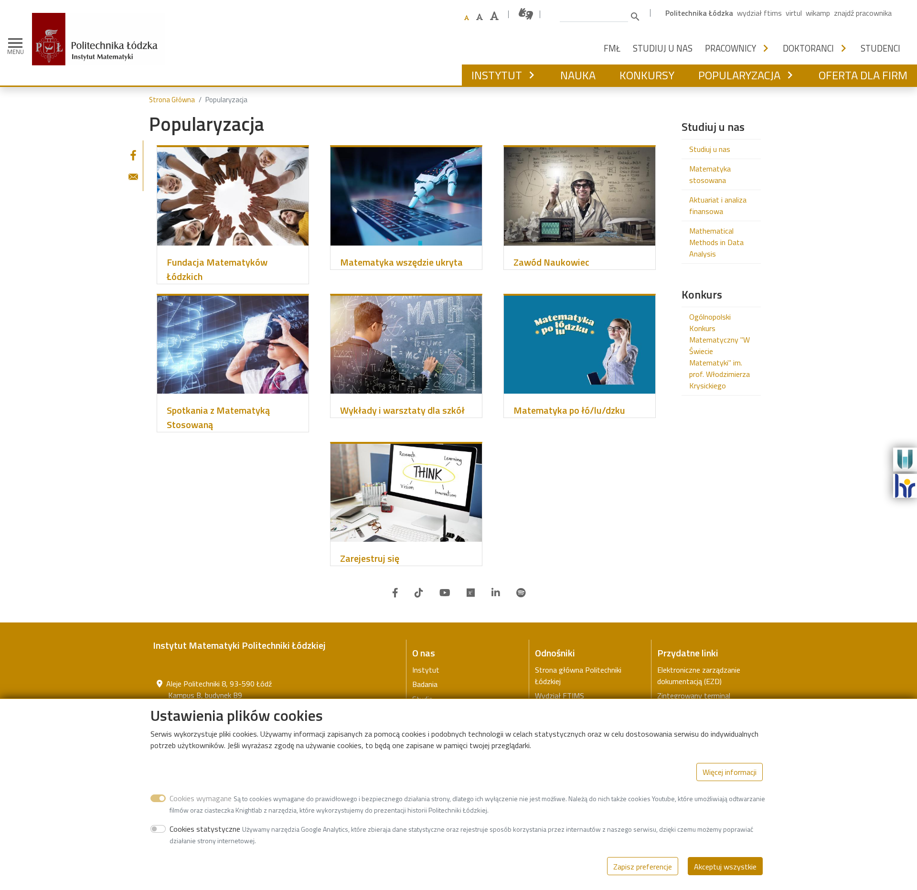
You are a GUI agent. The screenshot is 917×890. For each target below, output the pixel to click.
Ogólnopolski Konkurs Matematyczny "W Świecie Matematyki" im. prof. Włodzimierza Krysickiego (719, 351)
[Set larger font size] (479, 16)
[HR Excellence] (905, 485)
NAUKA (578, 75)
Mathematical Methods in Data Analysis (716, 242)
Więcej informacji (730, 771)
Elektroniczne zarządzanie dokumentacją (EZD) (698, 675)
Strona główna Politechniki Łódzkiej (578, 675)
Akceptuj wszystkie (725, 866)
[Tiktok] (419, 593)
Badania (424, 684)
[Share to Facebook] (133, 155)
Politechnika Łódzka (699, 13)
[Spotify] (520, 593)
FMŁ (612, 48)
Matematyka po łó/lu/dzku (569, 410)
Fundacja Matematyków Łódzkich (217, 269)
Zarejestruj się (369, 558)
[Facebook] (395, 593)
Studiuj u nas (663, 48)
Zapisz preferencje (642, 866)
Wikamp (818, 13)
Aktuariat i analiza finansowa (717, 205)
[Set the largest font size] (494, 16)
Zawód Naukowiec (551, 262)
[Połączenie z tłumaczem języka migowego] (526, 14)
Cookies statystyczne (205, 828)
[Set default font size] (466, 18)
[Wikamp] (905, 458)
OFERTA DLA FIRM (863, 75)
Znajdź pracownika (863, 13)
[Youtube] (444, 593)
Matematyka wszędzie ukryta (401, 262)
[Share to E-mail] (133, 176)
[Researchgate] (471, 593)
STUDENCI (880, 48)
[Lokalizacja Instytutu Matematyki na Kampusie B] (159, 683)
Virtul (794, 13)
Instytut (425, 670)
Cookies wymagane (201, 798)
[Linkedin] (495, 593)
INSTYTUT (496, 75)
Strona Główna (172, 99)
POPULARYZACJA (739, 75)
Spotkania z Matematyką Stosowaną (218, 417)
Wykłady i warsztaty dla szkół (402, 410)
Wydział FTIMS (759, 13)
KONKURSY (646, 75)
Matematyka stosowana (710, 174)
